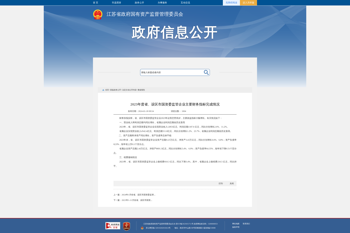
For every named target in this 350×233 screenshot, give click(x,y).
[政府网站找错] (112, 225)
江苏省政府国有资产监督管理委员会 (145, 14)
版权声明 (235, 227)
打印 (221, 183)
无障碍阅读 (231, 2)
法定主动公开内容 (129, 90)
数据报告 (141, 90)
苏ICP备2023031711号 (184, 224)
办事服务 (162, 2)
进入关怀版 (248, 2)
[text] (168, 72)
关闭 (232, 183)
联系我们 (246, 224)
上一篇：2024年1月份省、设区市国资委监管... (134, 195)
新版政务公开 (115, 90)
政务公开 (139, 2)
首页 (107, 90)
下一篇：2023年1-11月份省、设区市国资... (132, 200)
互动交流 (185, 2)
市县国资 (116, 2)
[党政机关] (126, 226)
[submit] (203, 72)
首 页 (95, 2)
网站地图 (235, 224)
